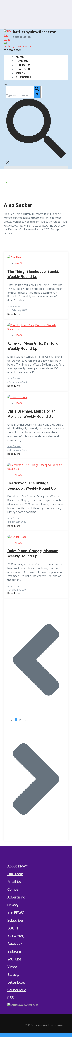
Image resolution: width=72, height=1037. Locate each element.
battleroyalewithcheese (34, 31)
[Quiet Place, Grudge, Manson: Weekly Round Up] (17, 536)
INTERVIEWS (24, 65)
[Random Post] (5, 84)
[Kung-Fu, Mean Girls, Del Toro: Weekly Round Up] (36, 329)
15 (18, 719)
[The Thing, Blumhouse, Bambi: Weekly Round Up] (15, 257)
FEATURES (23, 69)
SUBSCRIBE (23, 77)
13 (14, 719)
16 (20, 719)
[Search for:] (23, 95)
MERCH (21, 73)
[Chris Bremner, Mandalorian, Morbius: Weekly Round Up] (17, 397)
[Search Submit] (37, 92)
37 (25, 719)
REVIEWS (22, 60)
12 (11, 719)
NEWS (20, 56)
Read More (13, 314)
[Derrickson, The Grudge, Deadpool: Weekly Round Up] (36, 468)
